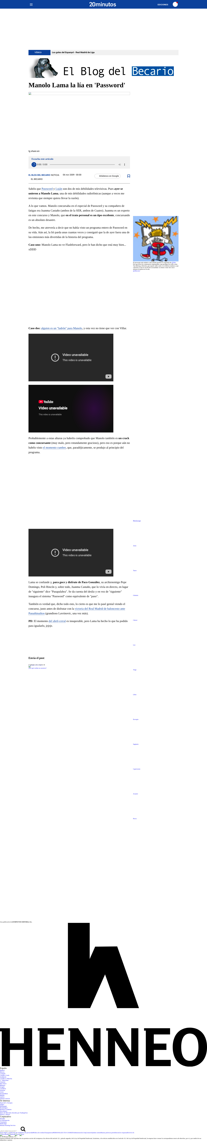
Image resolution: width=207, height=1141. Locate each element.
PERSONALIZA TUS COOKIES (63, 1133)
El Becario (37, 179)
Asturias (2, 1090)
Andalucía (3, 1077)
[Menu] (31, 4)
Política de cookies (39, 1133)
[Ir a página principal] (102, 4)
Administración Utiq (79, 1133)
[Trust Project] (35, 665)
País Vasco (3, 1084)
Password (47, 188)
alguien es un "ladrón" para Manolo (61, 328)
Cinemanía (3, 1122)
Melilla (2, 1095)
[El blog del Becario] (103, 68)
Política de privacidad (26, 1133)
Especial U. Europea (6, 1103)
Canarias (2, 1082)
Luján (58, 188)
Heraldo (2, 1119)
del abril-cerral (57, 621)
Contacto (89, 1133)
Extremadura (4, 1094)
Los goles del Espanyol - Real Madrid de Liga (73, 52)
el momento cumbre (54, 447)
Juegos (2, 1104)
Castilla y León (4, 1075)
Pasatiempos (4, 1108)
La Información (4, 1120)
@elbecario (136, 271)
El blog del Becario (39, 175)
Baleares (2, 1085)
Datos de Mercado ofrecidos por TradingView (14, 1113)
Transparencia (49, 1133)
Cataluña (2, 1074)
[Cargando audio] (34, 164)
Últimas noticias (5, 1099)
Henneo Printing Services (7, 1125)
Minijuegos (3, 1106)
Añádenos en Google (109, 176)
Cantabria (3, 1089)
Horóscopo (137, 521)
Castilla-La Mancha (6, 1079)
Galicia (2, 1097)
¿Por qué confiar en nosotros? (37, 668)
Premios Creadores (6, 1109)
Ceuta (1, 1092)
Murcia (2, 1072)
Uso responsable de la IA (126, 1133)
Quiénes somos (96, 1133)
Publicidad (3, 1124)
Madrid (2, 1070)
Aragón (2, 1087)
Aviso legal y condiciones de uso (10, 1133)
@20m (174, 263)
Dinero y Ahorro (5, 1114)
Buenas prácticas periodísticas (110, 1133)
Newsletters (3, 1111)
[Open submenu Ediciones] (164, 4)
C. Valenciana (4, 1080)
